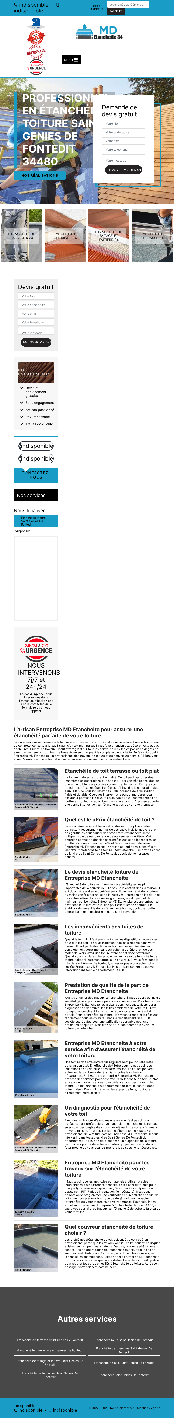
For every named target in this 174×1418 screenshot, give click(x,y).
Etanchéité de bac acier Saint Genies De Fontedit (50, 1375)
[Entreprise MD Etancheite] (99, 31)
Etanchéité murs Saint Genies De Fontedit (124, 1340)
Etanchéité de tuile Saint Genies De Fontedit (124, 1362)
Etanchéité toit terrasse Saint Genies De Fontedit (50, 1350)
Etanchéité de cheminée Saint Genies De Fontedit (124, 1350)
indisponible (33, 5)
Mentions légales (148, 1408)
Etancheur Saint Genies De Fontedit (124, 1375)
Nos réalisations (39, 175)
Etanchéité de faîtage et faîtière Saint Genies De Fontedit (50, 1362)
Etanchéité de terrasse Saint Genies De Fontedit (50, 1340)
